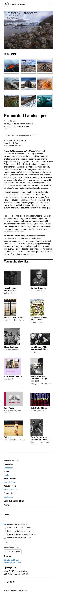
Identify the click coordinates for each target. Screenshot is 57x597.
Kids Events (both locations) (18, 531)
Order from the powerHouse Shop (20, 135)
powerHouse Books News (17, 524)
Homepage (8, 468)
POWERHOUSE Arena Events (19, 528)
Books (6, 475)
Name (6, 505)
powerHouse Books (11, 461)
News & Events (10, 482)
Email (6, 515)
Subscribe (10, 543)
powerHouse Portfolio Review (19, 538)
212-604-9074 (13, 552)
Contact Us (8, 497)
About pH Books (10, 490)
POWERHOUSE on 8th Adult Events (21, 534)
